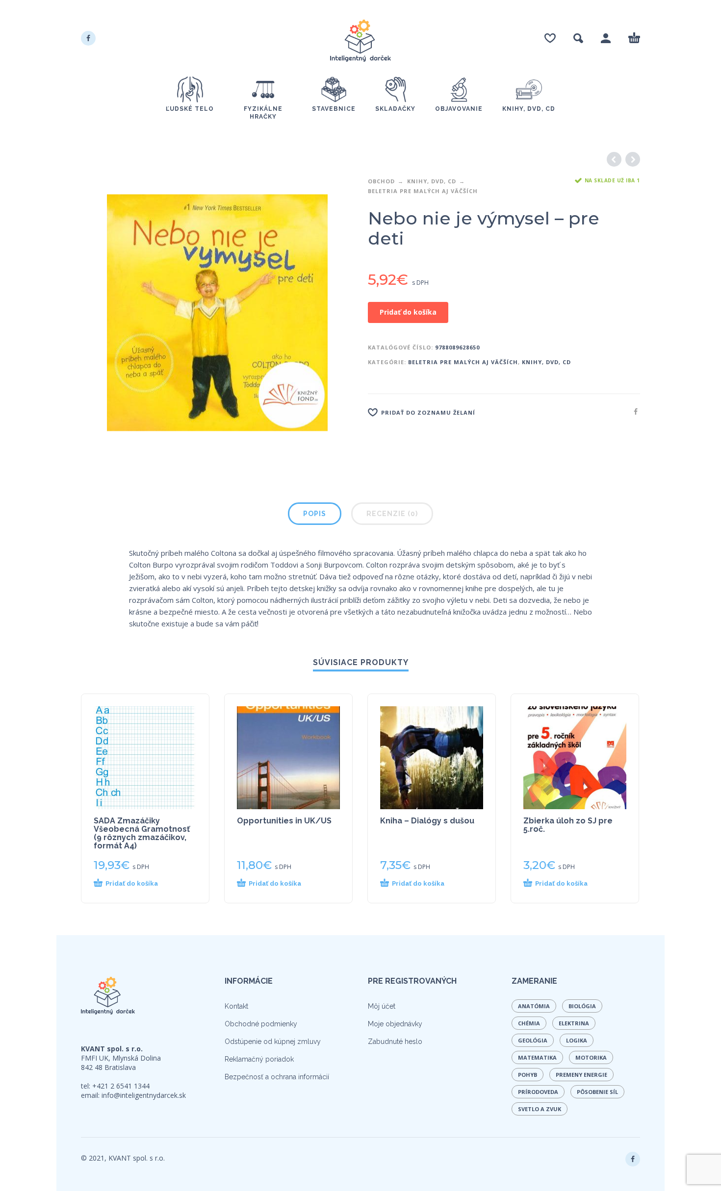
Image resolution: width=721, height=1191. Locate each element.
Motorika (591, 1057)
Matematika (537, 1057)
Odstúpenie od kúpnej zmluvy (273, 1041)
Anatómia (534, 1006)
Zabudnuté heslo (395, 1041)
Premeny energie (581, 1074)
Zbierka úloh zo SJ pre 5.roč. (568, 825)
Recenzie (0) (392, 514)
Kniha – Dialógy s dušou (427, 820)
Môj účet (381, 1006)
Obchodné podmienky (261, 1024)
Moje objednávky (395, 1024)
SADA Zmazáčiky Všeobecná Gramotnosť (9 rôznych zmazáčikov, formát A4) (142, 833)
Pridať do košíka (408, 312)
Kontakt (236, 1006)
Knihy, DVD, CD (431, 181)
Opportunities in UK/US (284, 820)
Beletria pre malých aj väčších (423, 191)
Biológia (582, 1006)
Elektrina (574, 1023)
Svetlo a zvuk (539, 1109)
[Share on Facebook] (632, 411)
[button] (137, 883)
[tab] (314, 515)
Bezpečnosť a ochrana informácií (277, 1077)
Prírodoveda (538, 1091)
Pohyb (527, 1074)
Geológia (532, 1040)
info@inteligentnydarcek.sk (144, 1095)
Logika (576, 1040)
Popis (314, 514)
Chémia (529, 1023)
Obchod (381, 181)
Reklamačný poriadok (259, 1059)
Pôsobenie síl (597, 1091)
